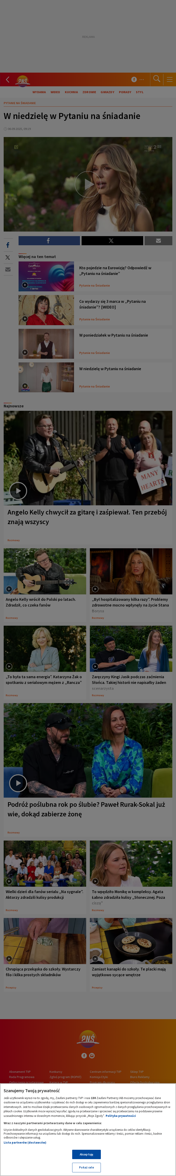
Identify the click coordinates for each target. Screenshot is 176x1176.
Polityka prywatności (121, 1116)
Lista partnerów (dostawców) (25, 1142)
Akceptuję (86, 1154)
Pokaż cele (86, 1167)
